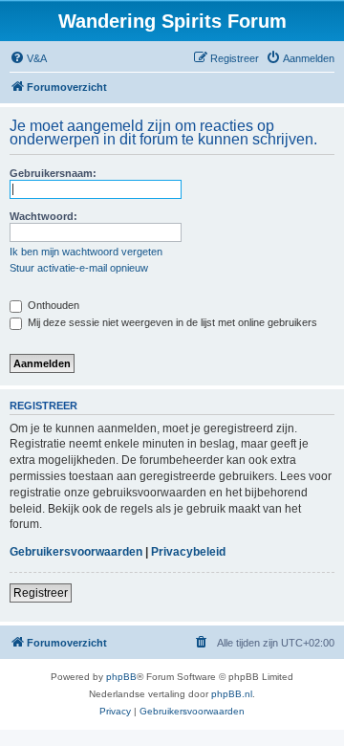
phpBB (121, 676)
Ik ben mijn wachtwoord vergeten (86, 251)
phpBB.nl (231, 694)
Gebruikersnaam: (53, 173)
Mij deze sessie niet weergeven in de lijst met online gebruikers (171, 322)
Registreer (40, 593)
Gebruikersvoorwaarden (76, 552)
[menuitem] (28, 58)
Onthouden (52, 305)
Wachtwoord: (43, 216)
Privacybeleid (188, 552)
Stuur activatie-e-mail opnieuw (79, 268)
